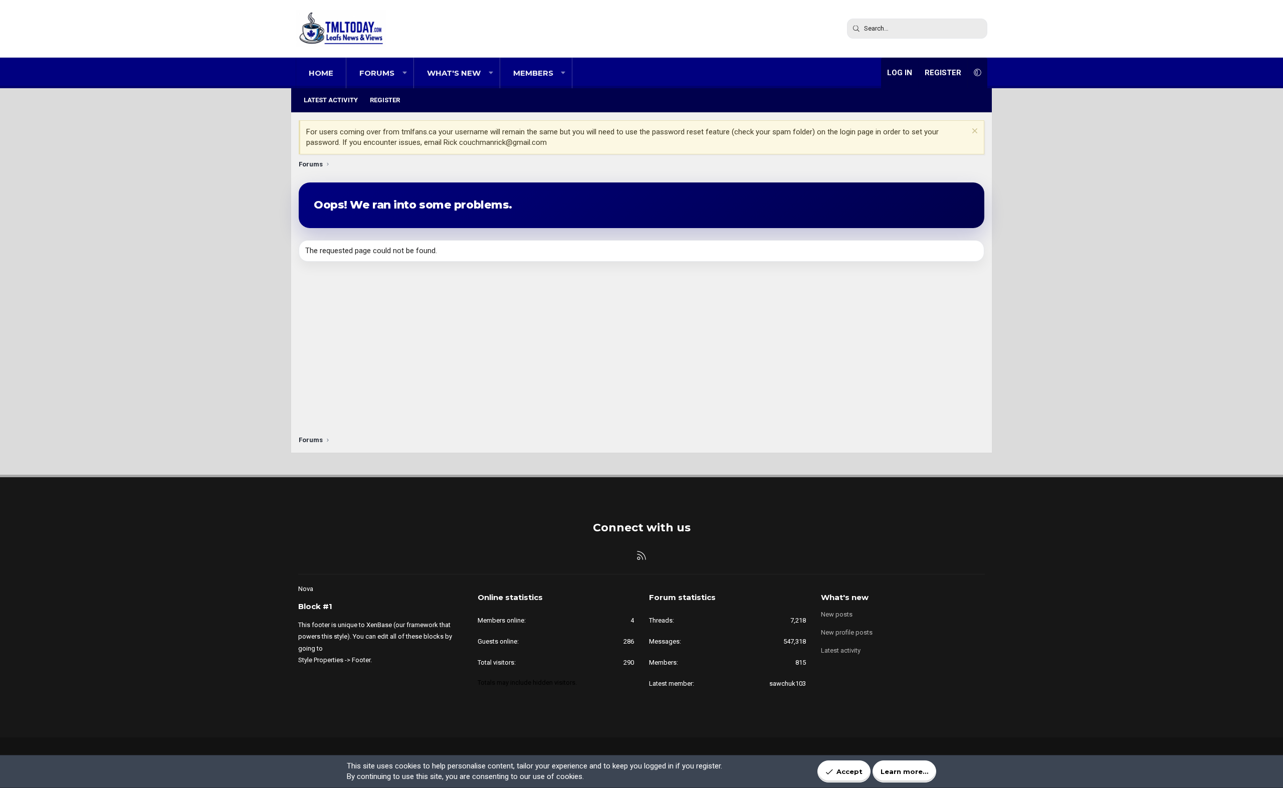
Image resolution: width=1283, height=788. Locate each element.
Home (321, 73)
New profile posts (847, 632)
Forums (376, 73)
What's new (454, 73)
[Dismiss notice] (973, 132)
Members (533, 73)
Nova (305, 589)
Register (385, 100)
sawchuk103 (787, 683)
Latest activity (331, 100)
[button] (404, 73)
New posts (836, 614)
